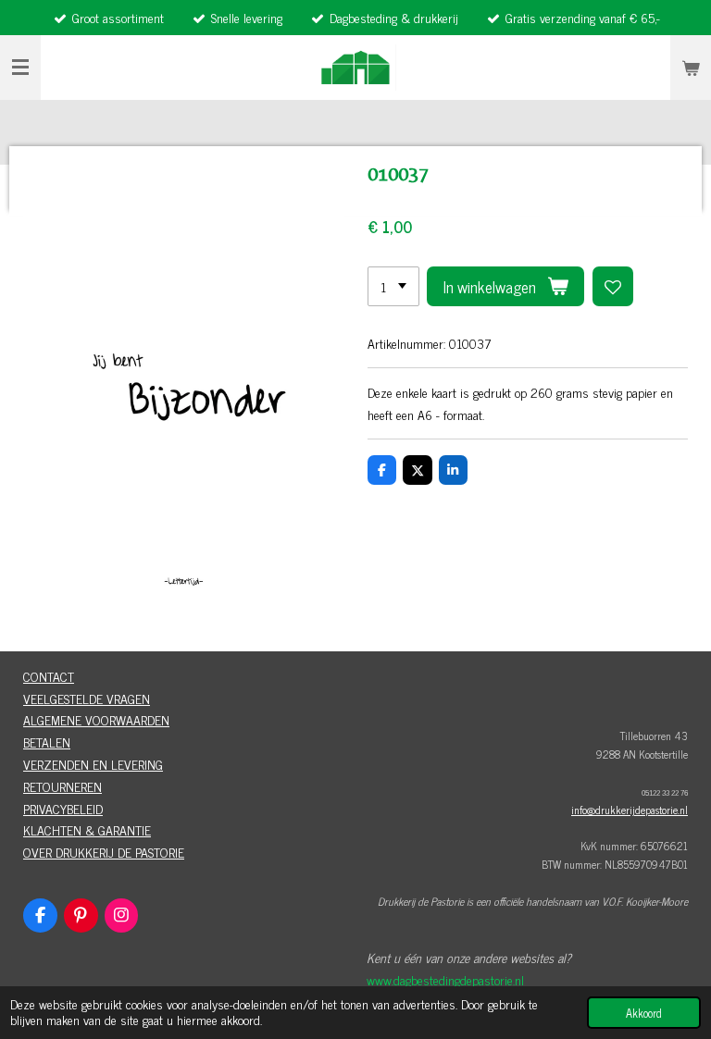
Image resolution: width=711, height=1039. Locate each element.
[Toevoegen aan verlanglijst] (612, 286)
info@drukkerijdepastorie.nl (629, 809)
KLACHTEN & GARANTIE (87, 829)
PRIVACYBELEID (63, 808)
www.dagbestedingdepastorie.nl (445, 979)
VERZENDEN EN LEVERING (93, 763)
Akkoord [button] (644, 1012)
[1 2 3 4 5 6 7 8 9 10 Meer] (393, 286)
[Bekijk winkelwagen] (690, 67)
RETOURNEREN (62, 786)
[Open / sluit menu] (20, 67)
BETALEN (46, 741)
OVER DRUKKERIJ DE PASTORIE (103, 851)
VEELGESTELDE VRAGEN (86, 698)
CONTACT (48, 675)
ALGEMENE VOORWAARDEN (96, 719)
